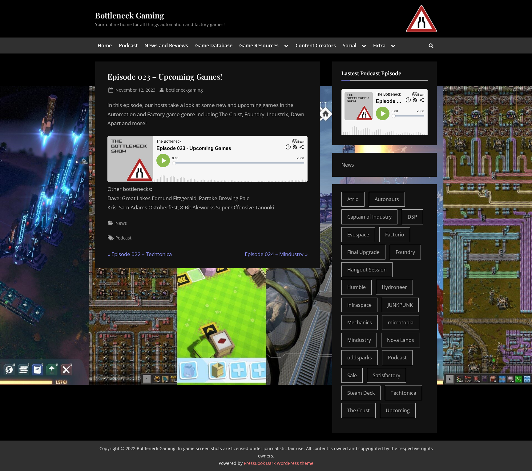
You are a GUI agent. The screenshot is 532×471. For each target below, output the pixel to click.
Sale (352, 375)
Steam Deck (361, 393)
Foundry (405, 252)
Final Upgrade (363, 252)
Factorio (394, 234)
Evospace (358, 234)
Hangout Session (367, 269)
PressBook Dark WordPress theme (278, 463)
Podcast (128, 45)
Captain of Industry (369, 216)
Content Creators (316, 45)
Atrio (353, 199)
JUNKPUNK (400, 305)
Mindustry (359, 340)
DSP (412, 216)
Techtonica (403, 393)
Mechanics (359, 322)
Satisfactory (386, 375)
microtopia (400, 322)
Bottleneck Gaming (129, 15)
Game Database (213, 45)
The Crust (358, 410)
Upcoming (398, 410)
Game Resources (259, 45)
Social (349, 45)
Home (105, 45)
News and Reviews (166, 45)
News (121, 223)
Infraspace (359, 305)
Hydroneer (394, 287)
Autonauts (387, 199)
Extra (379, 45)
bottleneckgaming (184, 90)
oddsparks (359, 357)
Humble (356, 287)
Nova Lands (400, 340)
